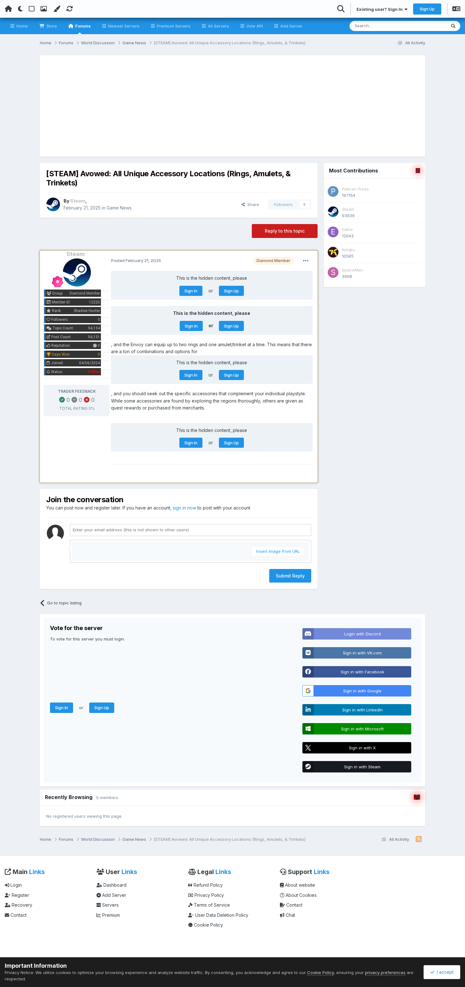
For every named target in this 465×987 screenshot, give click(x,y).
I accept (444, 972)
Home (21, 25)
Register (19, 895)
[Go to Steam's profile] (53, 204)
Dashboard (114, 885)
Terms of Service (211, 905)
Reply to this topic (285, 231)
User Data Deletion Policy (221, 915)
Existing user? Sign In (380, 9)
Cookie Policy (208, 925)
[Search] (453, 26)
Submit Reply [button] (290, 575)
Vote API (254, 25)
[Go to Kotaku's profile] (333, 252)
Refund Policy (207, 885)
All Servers (218, 25)
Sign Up (427, 8)
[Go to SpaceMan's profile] (333, 272)
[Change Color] (56, 9)
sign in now (184, 507)
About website (299, 885)
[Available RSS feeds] (418, 839)
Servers (110, 905)
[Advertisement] (232, 106)
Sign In (190, 290)
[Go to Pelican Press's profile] (333, 191)
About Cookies (300, 895)
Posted (136, 260)
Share (252, 204)
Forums (82, 25)
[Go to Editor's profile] (333, 232)
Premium (110, 915)
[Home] (8, 9)
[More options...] (306, 261)
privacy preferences (385, 972)
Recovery (21, 905)
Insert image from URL (278, 551)
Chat (289, 915)
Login (15, 885)
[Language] (456, 9)
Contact (18, 915)
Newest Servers (123, 25)
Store (51, 25)
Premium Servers (173, 25)
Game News (119, 207)
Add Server (290, 25)
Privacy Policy (208, 895)
